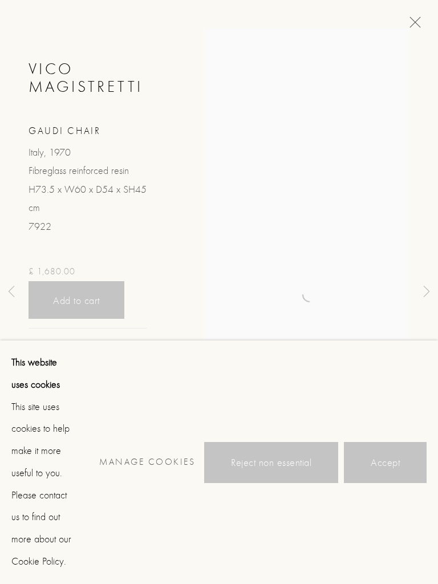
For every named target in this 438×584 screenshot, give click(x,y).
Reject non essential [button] (271, 462)
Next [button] (426, 292)
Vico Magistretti (86, 78)
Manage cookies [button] (147, 462)
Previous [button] (11, 292)
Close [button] (412, 25)
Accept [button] (385, 462)
